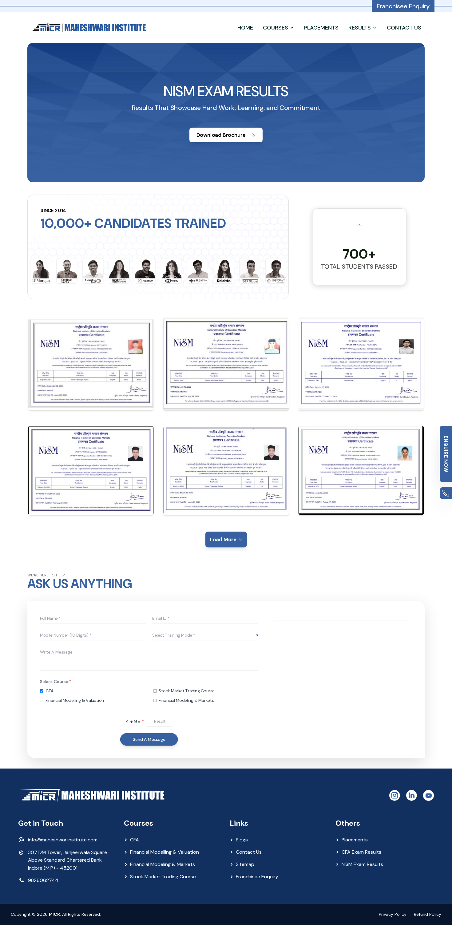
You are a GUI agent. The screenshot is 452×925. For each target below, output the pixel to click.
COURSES (275, 27)
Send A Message (149, 739)
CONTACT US (404, 27)
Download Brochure (221, 135)
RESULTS (359, 27)
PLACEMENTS (321, 27)
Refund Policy (427, 914)
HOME (245, 27)
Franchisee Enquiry (403, 6)
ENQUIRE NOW (446, 454)
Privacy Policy (392, 914)
